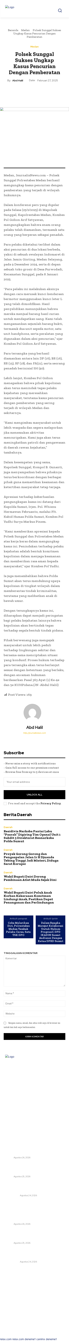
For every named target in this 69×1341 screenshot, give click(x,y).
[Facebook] (17, 91)
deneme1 (30, 1339)
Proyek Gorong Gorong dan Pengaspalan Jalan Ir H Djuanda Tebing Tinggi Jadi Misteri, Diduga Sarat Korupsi (31, 859)
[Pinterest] (34, 91)
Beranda (13, 30)
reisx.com (6, 1339)
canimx (40, 1339)
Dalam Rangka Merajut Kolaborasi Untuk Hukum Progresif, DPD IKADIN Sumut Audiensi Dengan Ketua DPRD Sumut (50, 932)
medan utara (11, 1195)
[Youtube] (46, 1069)
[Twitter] (26, 91)
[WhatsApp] (43, 91)
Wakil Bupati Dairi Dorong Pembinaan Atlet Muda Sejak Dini (30, 878)
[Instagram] (32, 1069)
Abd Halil (17, 80)
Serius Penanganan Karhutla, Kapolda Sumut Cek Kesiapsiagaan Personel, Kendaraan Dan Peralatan (33, 1186)
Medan (25, 30)
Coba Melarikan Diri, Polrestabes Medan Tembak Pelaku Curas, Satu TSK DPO (18, 929)
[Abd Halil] (35, 712)
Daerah (8, 827)
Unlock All (34, 794)
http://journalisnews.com (34, 733)
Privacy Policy (50, 803)
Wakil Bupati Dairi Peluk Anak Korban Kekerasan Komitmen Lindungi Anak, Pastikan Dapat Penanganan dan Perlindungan (29, 897)
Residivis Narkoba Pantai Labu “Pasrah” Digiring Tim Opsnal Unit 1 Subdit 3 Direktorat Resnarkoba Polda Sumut (32, 836)
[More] (51, 91)
